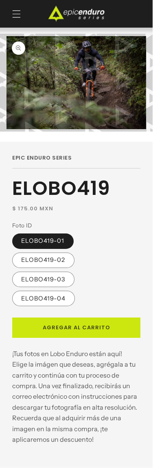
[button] (16, 14)
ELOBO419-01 (43, 240)
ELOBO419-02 (43, 260)
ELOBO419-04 (43, 298)
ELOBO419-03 (43, 279)
